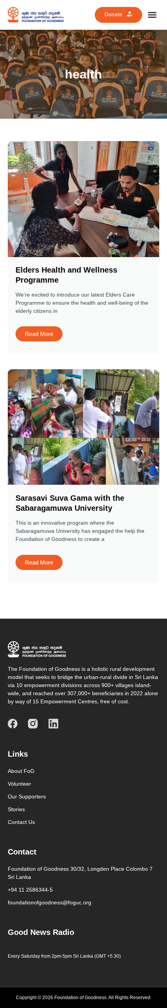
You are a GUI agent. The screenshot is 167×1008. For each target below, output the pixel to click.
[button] (152, 15)
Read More (39, 334)
